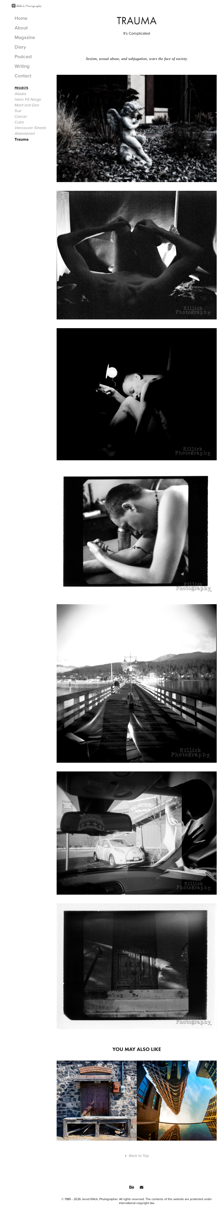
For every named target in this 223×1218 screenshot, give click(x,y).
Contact (23, 75)
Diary (20, 46)
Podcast (23, 56)
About (21, 27)
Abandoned (25, 133)
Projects (21, 88)
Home (21, 18)
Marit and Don (27, 105)
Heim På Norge (28, 99)
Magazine (25, 37)
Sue (18, 111)
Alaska (20, 94)
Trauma (22, 139)
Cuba (19, 122)
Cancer (21, 116)
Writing (22, 66)
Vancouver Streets (30, 128)
